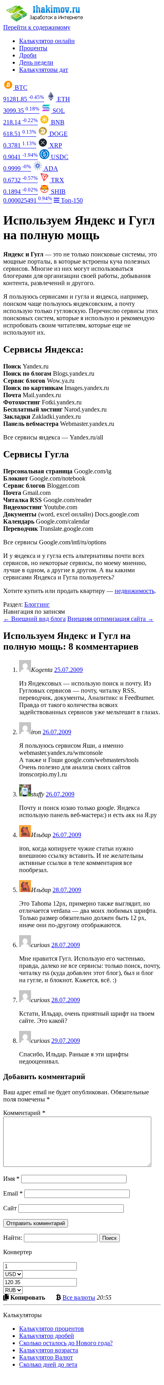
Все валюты (78, 1297)
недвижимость (134, 590)
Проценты (33, 48)
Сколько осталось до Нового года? (66, 1343)
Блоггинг (37, 604)
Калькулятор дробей (46, 1335)
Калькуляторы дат (43, 69)
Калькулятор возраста (48, 1350)
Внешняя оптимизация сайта (110, 618)
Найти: (12, 1237)
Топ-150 (71, 200)
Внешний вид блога (34, 618)
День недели (36, 62)
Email (13, 1193)
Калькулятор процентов (51, 1328)
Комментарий (24, 1112)
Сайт (10, 1208)
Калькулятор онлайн (47, 40)
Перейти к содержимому (36, 27)
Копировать (27, 1297)
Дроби (28, 55)
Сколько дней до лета (48, 1364)
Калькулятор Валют (46, 1357)
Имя (11, 1178)
